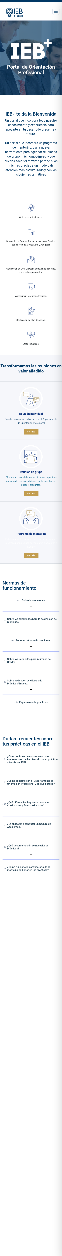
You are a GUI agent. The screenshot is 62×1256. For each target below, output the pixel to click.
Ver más (31, 431)
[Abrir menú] (55, 11)
